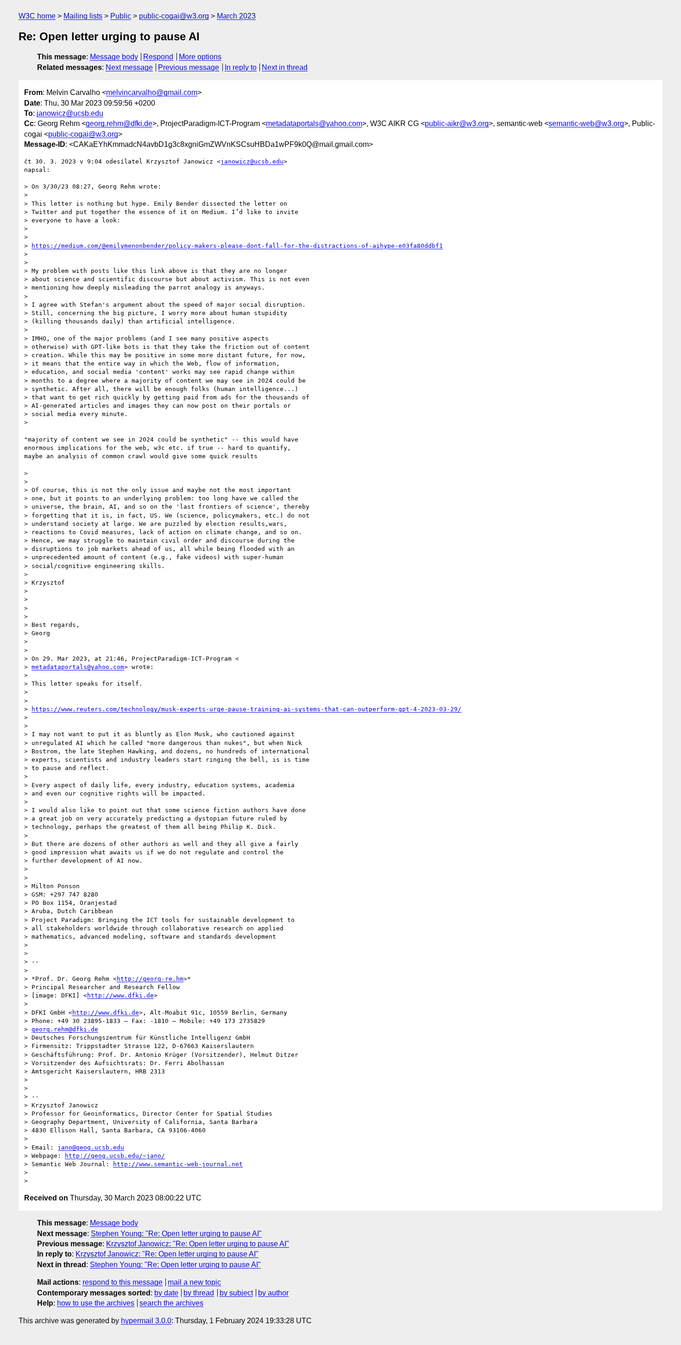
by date (166, 1293)
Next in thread (285, 67)
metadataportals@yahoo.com (314, 123)
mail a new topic (194, 1282)
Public (120, 16)
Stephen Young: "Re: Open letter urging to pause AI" (176, 1234)
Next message (129, 67)
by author (273, 1293)
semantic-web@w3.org (586, 123)
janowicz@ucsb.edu (70, 113)
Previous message (188, 67)
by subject (236, 1293)
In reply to (241, 67)
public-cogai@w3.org (174, 16)
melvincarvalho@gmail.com (151, 92)
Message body (114, 57)
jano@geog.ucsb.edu (90, 1147)
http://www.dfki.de (120, 995)
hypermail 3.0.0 (146, 1321)
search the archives (171, 1303)
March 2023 (236, 16)
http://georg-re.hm (150, 978)
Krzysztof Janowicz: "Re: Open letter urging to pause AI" (197, 1244)
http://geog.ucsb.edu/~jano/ (115, 1155)
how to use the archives (95, 1303)
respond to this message (122, 1282)
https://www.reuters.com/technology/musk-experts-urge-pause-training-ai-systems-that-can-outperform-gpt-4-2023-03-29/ (246, 709)
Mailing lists (82, 16)
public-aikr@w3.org (457, 123)
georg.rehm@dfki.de (119, 123)
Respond (158, 57)
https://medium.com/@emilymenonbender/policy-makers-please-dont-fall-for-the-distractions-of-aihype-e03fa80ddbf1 (237, 245)
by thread (198, 1293)
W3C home (37, 16)
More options (200, 57)
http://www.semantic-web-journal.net (178, 1164)
